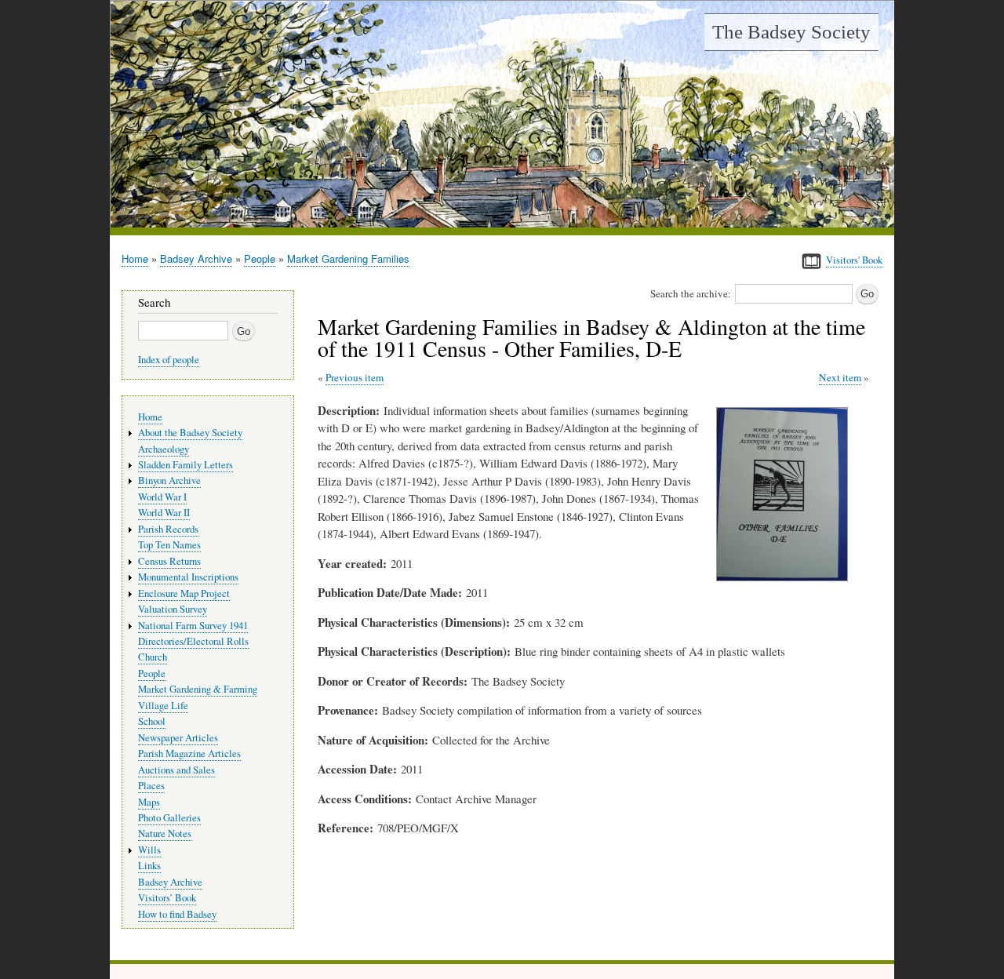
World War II (164, 512)
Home (135, 258)
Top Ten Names (169, 544)
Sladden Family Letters (185, 464)
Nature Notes (164, 833)
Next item (840, 377)
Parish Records (168, 529)
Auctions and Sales (176, 770)
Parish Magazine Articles (189, 753)
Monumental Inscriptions (188, 577)
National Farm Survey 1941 (193, 625)
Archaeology (163, 449)
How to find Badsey (177, 914)
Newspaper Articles (178, 737)
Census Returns (169, 561)
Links (149, 865)
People (259, 258)
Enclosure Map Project (184, 593)
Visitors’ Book (167, 897)
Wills (149, 850)
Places (151, 785)
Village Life (163, 705)
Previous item (355, 377)
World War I (162, 497)
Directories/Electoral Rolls (193, 641)
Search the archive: (690, 293)
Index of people (168, 359)
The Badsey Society (791, 31)
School (152, 721)
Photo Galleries (169, 817)
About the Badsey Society (190, 432)
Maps (149, 802)
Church (152, 657)
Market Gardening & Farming (197, 689)
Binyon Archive (169, 480)
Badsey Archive (196, 258)
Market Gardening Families (348, 258)
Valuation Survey (172, 609)
